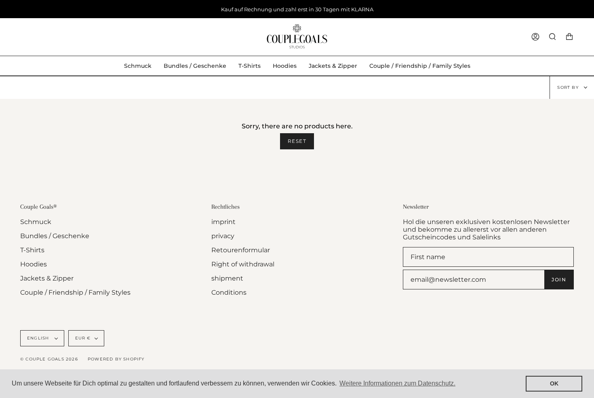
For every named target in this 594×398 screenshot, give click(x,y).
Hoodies (33, 264)
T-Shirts (32, 250)
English (39, 338)
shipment (227, 278)
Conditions (228, 292)
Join (559, 280)
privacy (222, 236)
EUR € (83, 338)
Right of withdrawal (242, 264)
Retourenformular (240, 250)
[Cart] (569, 37)
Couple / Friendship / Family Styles (75, 292)
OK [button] (554, 383)
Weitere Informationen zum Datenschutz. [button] (397, 383)
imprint (223, 222)
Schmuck (35, 222)
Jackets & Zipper (47, 278)
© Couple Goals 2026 (49, 359)
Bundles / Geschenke (54, 236)
